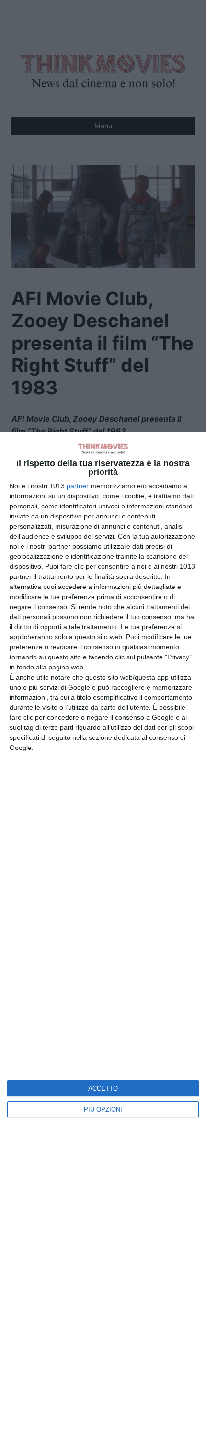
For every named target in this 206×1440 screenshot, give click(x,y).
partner (78, 486)
